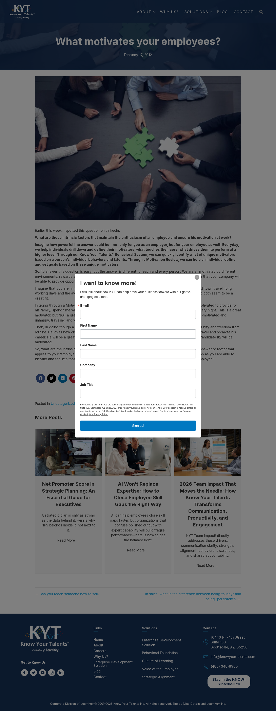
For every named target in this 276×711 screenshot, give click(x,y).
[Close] (197, 277)
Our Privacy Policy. (98, 414)
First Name (88, 325)
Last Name (88, 345)
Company (87, 364)
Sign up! (138, 425)
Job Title (86, 384)
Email (84, 305)
